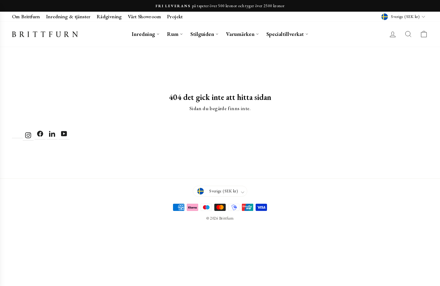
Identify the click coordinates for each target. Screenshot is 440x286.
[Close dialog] (279, 73)
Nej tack (220, 210)
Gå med (220, 195)
